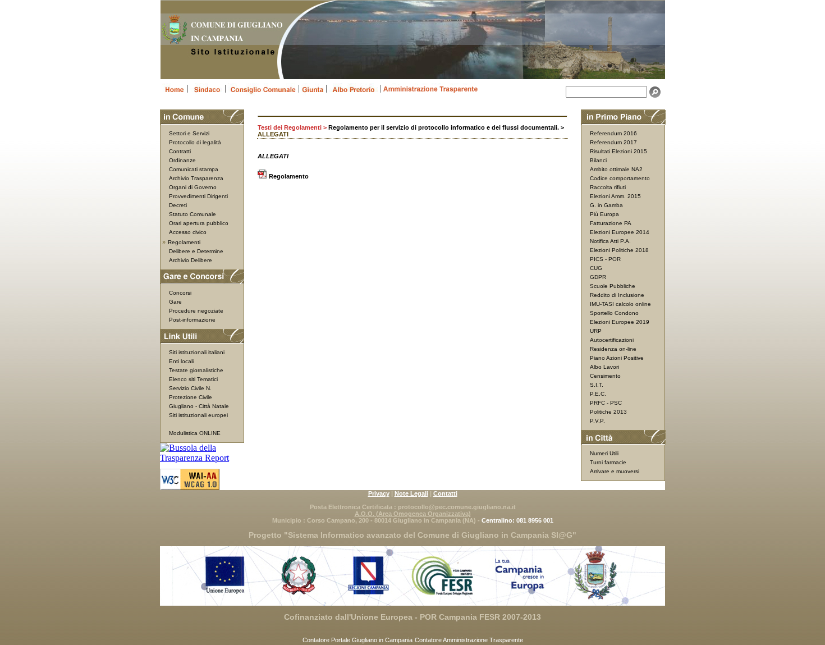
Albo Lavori (604, 367)
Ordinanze (182, 160)
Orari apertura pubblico (198, 223)
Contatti (445, 493)
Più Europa (604, 214)
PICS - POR (605, 259)
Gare (175, 302)
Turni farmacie (608, 462)
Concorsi (180, 293)
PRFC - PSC (606, 403)
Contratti (180, 151)
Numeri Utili (604, 453)
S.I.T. (596, 385)
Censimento (605, 376)
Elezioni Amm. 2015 (615, 196)
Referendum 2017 (613, 142)
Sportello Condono (614, 313)
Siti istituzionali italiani (196, 352)
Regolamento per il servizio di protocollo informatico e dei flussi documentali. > (446, 127)
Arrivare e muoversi (614, 471)
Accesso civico (188, 232)
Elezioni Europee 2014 (619, 232)
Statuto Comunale (192, 214)
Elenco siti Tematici (193, 379)
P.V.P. (597, 421)
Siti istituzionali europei (198, 415)
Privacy (378, 493)
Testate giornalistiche (196, 370)
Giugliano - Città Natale (199, 406)
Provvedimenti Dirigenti (198, 196)
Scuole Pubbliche (612, 286)
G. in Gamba (606, 205)
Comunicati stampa (193, 169)
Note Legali (411, 493)
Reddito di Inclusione (617, 295)
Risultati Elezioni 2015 (618, 151)
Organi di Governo (193, 187)
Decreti (178, 205)
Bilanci (598, 160)
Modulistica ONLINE (195, 433)
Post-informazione (192, 320)
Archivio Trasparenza (196, 178)
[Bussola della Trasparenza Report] (202, 458)
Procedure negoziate (196, 311)
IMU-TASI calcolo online (620, 304)
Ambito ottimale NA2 (616, 169)
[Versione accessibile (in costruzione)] (189, 486)
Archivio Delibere (190, 260)
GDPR (598, 277)
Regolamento (289, 176)
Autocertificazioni (612, 340)
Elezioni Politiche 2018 (619, 250)
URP (596, 331)
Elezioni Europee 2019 (619, 322)
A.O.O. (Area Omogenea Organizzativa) (413, 513)
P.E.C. (598, 394)
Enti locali (181, 361)
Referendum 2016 (613, 133)
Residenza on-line (613, 349)
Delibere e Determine (196, 251)
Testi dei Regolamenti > (293, 127)
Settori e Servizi (189, 133)
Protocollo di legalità (195, 142)
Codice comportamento (620, 178)
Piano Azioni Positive (617, 358)
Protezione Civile (190, 397)
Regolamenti (184, 242)
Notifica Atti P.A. (610, 241)
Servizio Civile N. (190, 388)
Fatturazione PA (610, 223)
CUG (596, 268)
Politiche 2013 (608, 412)
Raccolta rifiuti (608, 187)
